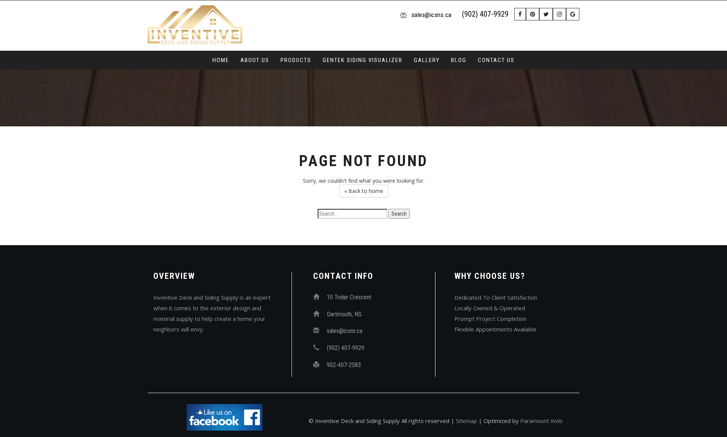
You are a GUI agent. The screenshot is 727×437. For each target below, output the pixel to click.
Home (220, 60)
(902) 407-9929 (485, 14)
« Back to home (363, 190)
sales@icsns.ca (431, 15)
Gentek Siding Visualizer (363, 60)
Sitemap (466, 421)
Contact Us (496, 60)
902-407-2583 (344, 365)
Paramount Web (541, 421)
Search (399, 214)
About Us (254, 60)
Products (296, 60)
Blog (458, 60)
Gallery (427, 60)
